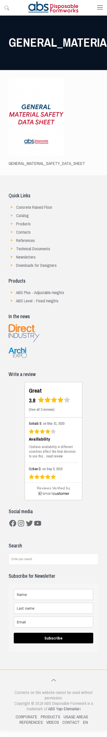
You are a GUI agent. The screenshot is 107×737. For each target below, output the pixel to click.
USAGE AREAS (76, 717)
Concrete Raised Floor (34, 207)
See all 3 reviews (42, 409)
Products (23, 224)
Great (35, 390)
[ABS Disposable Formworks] (53, 7)
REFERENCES (31, 722)
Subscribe (53, 638)
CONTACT (71, 722)
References (25, 241)
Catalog (22, 216)
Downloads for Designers (36, 265)
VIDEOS (52, 722)
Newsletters (26, 257)
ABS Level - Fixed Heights (37, 301)
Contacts (23, 232)
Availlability (39, 439)
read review (54, 456)
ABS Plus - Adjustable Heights (40, 293)
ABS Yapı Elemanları (64, 709)
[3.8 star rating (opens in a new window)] (54, 402)
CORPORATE (26, 717)
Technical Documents (33, 249)
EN (85, 722)
